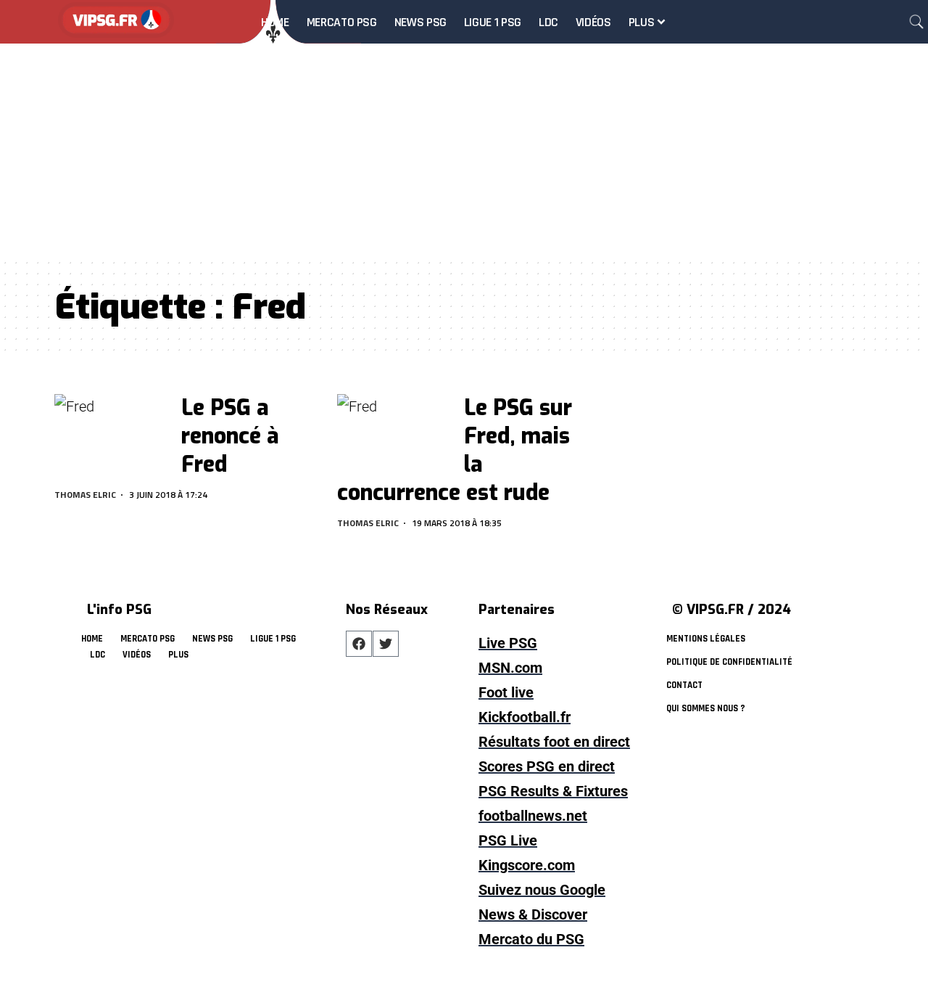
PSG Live (507, 840)
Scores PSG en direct (546, 766)
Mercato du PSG (531, 939)
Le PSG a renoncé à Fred (230, 436)
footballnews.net (532, 815)
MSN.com (510, 667)
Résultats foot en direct (554, 741)
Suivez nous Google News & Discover (541, 902)
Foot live (506, 692)
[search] (916, 22)
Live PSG (507, 643)
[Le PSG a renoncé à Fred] (111, 428)
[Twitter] (386, 644)
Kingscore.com (526, 865)
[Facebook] (359, 644)
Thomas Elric (85, 494)
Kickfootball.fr (524, 717)
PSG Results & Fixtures (553, 791)
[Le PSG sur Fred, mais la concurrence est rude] (394, 428)
